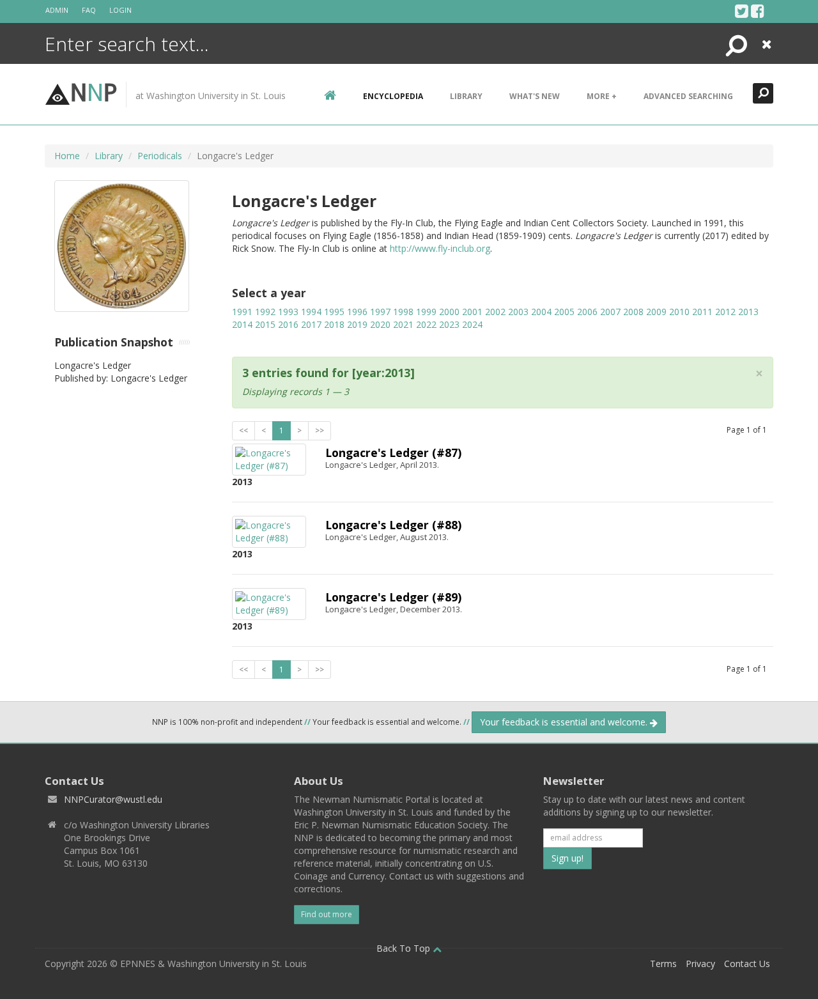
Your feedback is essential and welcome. (565, 722)
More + (602, 96)
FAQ (89, 10)
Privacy (700, 963)
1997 (380, 312)
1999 (426, 312)
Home (67, 156)
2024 (472, 324)
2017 (311, 324)
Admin (56, 10)
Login (120, 10)
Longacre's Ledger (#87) (393, 452)
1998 (403, 312)
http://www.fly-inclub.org (440, 248)
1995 (334, 312)
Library (466, 96)
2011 (702, 312)
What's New (534, 96)
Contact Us (747, 963)
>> (319, 430)
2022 (426, 324)
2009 (656, 312)
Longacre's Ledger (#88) (393, 524)
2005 (564, 312)
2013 (748, 312)
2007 (610, 312)
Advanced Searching (688, 96)
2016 (288, 324)
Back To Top (404, 948)
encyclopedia (393, 96)
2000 (449, 312)
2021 (403, 324)
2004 (541, 312)
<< (243, 430)
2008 (633, 312)
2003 (518, 312)
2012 (725, 312)
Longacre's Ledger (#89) (393, 597)
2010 (679, 312)
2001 (472, 312)
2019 (357, 324)
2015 (265, 324)
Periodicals (159, 156)
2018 (334, 324)
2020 (380, 324)
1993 (288, 312)
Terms (663, 963)
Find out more (326, 914)
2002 (495, 312)
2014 (242, 324)
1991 (242, 312)
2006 (587, 312)
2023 (449, 324)
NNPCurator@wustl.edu (113, 799)
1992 (265, 312)
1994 (311, 312)
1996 (357, 312)
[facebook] (757, 11)
